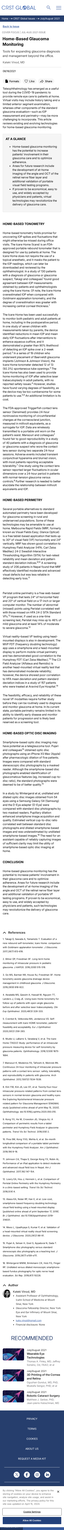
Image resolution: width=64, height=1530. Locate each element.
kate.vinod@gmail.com (28, 1320)
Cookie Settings (32, 1511)
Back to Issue (11, 26)
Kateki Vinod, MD (24, 1291)
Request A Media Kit (32, 1458)
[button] (14, 932)
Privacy (32, 1418)
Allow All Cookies (32, 1520)
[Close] (58, 1491)
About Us (32, 1448)
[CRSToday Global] (19, 8)
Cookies (32, 1438)
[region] (32, 1506)
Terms (32, 1428)
